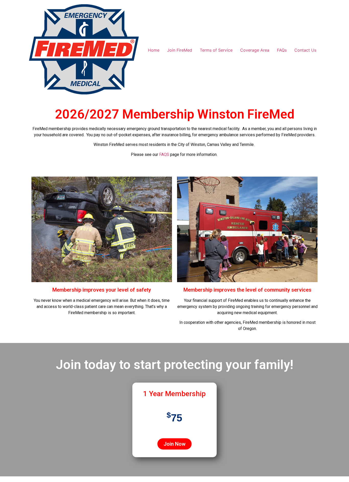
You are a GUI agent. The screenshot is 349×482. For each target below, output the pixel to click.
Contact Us (305, 50)
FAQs (282, 50)
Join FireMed (179, 50)
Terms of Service (216, 50)
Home (153, 50)
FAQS (164, 154)
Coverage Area (254, 50)
